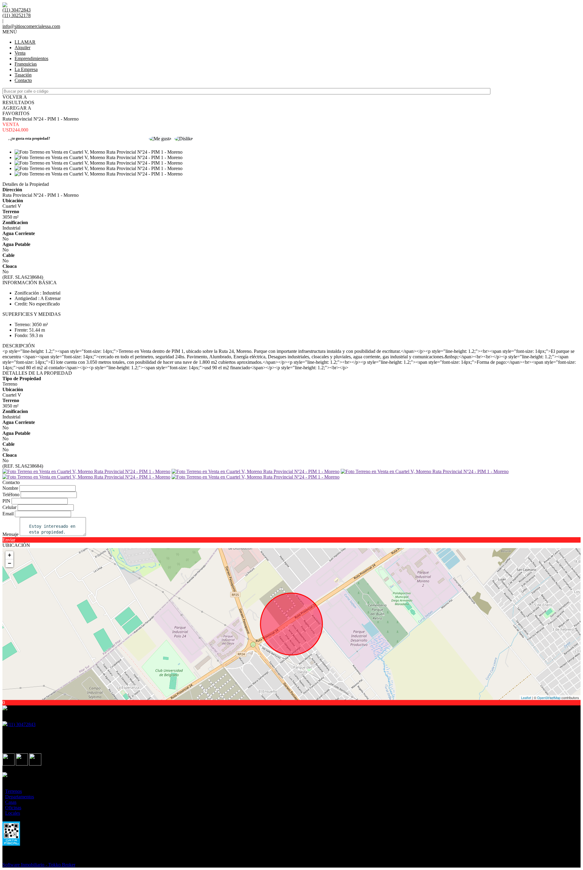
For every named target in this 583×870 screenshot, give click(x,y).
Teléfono (10, 494)
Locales (12, 813)
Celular (9, 507)
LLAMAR (25, 42)
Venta (20, 53)
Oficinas (13, 807)
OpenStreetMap (549, 697)
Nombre (10, 488)
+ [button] (9, 555)
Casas (10, 802)
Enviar (8, 539)
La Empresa (26, 69)
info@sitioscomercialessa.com (31, 26)
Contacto (23, 80)
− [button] (9, 563)
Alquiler (22, 47)
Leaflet (526, 697)
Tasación (23, 74)
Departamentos (19, 796)
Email (8, 513)
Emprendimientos (31, 58)
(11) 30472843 (21, 724)
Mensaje (10, 534)
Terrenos (13, 791)
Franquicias (26, 64)
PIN (6, 500)
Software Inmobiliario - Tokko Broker (38, 864)
